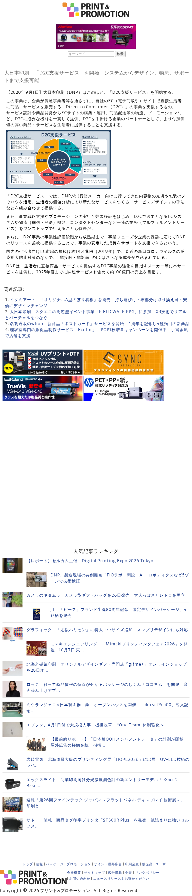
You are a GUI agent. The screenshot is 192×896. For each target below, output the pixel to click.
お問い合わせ (79, 879)
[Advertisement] (96, 437)
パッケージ (55, 864)
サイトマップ (94, 873)
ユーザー (163, 864)
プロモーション (78, 864)
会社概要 (74, 873)
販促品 (147, 864)
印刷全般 (132, 864)
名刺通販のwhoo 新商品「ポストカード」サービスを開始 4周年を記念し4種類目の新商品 (100, 323)
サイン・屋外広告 (108, 864)
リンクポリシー (147, 873)
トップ (27, 864)
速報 (39, 864)
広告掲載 (115, 873)
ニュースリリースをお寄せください (121, 879)
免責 (128, 873)
